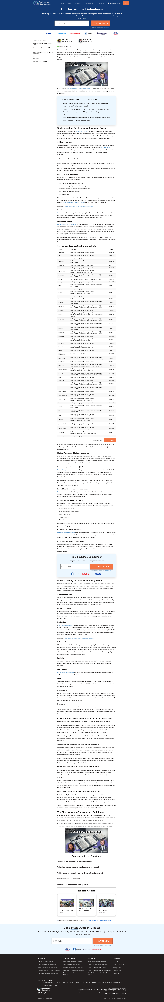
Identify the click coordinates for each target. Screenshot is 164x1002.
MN (85, 983)
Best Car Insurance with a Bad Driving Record (99, 973)
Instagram (45, 992)
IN (66, 983)
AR (45, 983)
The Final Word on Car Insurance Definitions (41, 57)
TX (41, 985)
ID (63, 983)
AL (38, 983)
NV (96, 983)
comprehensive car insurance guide (73, 202)
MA (81, 983)
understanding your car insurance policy (80, 89)
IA (68, 983)
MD (78, 983)
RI (119, 983)
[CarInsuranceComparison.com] (42, 3)
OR (116, 983)
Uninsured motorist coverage (66, 532)
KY (72, 983)
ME (76, 983)
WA (49, 985)
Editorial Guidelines (118, 964)
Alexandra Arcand (67, 41)
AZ (42, 983)
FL (57, 983)
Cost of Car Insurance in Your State (48, 973)
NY (105, 983)
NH (99, 983)
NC (107, 983)
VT (45, 985)
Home (61, 920)
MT (92, 983)
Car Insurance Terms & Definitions (100, 920)
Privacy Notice (117, 968)
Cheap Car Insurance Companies (47, 968)
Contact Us (116, 973)
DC (55, 983)
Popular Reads (93, 959)
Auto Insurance (66, 3)
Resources (88, 3)
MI (83, 983)
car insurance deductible (66, 625)
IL (64, 983)
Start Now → (110, 440)
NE (94, 983)
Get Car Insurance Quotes (45, 961)
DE (53, 983)
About (100, 3)
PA (118, 983)
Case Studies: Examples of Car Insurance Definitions (43, 53)
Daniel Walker (87, 41)
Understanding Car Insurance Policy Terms (42, 48)
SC (121, 983)
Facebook (39, 992)
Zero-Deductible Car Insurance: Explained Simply (79, 638)
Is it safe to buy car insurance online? (73, 971)
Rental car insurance (63, 492)
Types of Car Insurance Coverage (73, 961)
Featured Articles (69, 959)
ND (109, 983)
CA (47, 983)
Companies (77, 3)
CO (49, 983)
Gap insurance (61, 213)
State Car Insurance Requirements (73, 968)
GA (60, 983)
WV (52, 985)
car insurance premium (65, 707)
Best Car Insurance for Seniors (97, 961)
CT (51, 983)
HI (61, 983)
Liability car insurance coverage (66, 224)
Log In (126, 3)
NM (103, 983)
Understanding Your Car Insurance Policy (76, 920)
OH (111, 983)
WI (55, 985)
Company (116, 959)
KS (70, 983)
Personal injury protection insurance (68, 470)
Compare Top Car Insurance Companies (49, 971)
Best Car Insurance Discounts (71, 964)
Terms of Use (106, 27)
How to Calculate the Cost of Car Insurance (72, 973)
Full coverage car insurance (65, 672)
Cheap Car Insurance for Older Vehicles (99, 971)
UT (43, 985)
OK (114, 983)
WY (57, 985)
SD (124, 983)
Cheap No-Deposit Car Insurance (97, 964)
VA (47, 985)
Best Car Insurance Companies (47, 964)
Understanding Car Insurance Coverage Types (43, 44)
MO (89, 983)
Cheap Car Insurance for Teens (97, 968)
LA (74, 983)
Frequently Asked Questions (40, 61)
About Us (115, 961)
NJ (100, 983)
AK (40, 983)
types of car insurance (82, 131)
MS (87, 983)
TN (38, 985)
